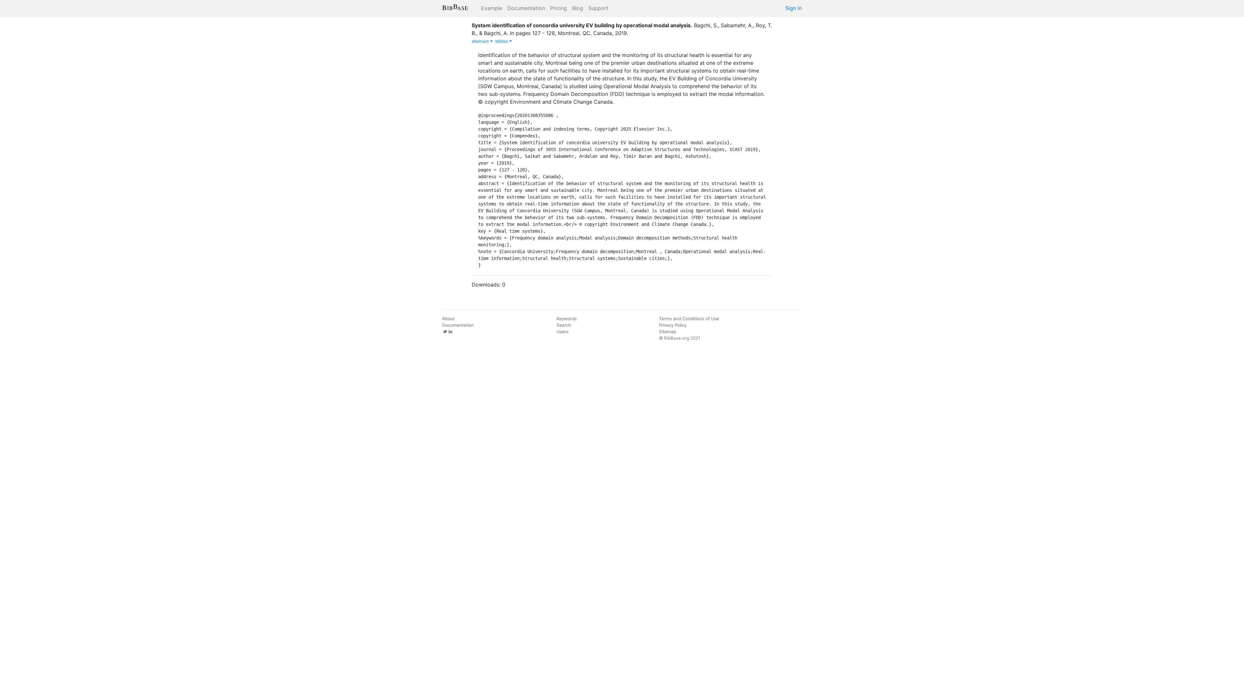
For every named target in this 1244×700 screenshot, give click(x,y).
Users (563, 331)
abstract (481, 41)
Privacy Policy (672, 325)
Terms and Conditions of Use (689, 318)
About (448, 318)
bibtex (502, 41)
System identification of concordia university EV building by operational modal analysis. (582, 25)
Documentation (526, 8)
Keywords (567, 318)
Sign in (793, 8)
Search (564, 325)
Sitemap (667, 331)
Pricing (558, 8)
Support (598, 8)
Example (491, 8)
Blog (577, 8)
